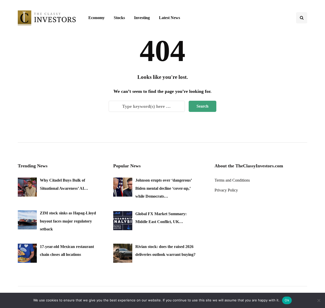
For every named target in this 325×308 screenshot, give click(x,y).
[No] (318, 300)
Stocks (119, 18)
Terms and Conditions (232, 180)
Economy (96, 18)
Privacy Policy (226, 190)
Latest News (169, 18)
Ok (287, 300)
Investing (142, 18)
